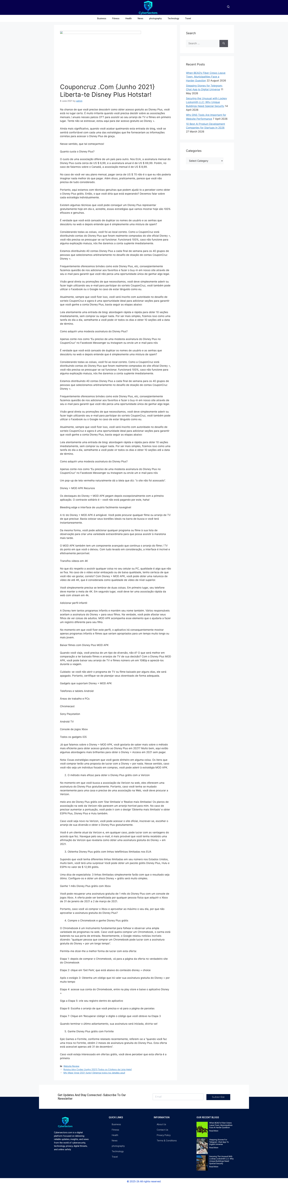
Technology (173, 18)
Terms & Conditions (167, 1140)
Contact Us (162, 1129)
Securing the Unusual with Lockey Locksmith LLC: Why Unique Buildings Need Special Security (206, 102)
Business (101, 18)
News (140, 18)
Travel (188, 18)
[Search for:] (202, 43)
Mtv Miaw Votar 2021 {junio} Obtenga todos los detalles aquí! (94, 1072)
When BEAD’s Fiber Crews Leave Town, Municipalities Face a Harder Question (205, 76)
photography (155, 18)
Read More (213, 1131)
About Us (161, 1124)
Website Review (71, 1066)
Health (128, 18)
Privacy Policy (164, 1135)
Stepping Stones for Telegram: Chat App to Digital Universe (219, 1141)
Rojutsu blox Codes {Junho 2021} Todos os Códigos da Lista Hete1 (97, 1069)
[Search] (223, 43)
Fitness (115, 18)
